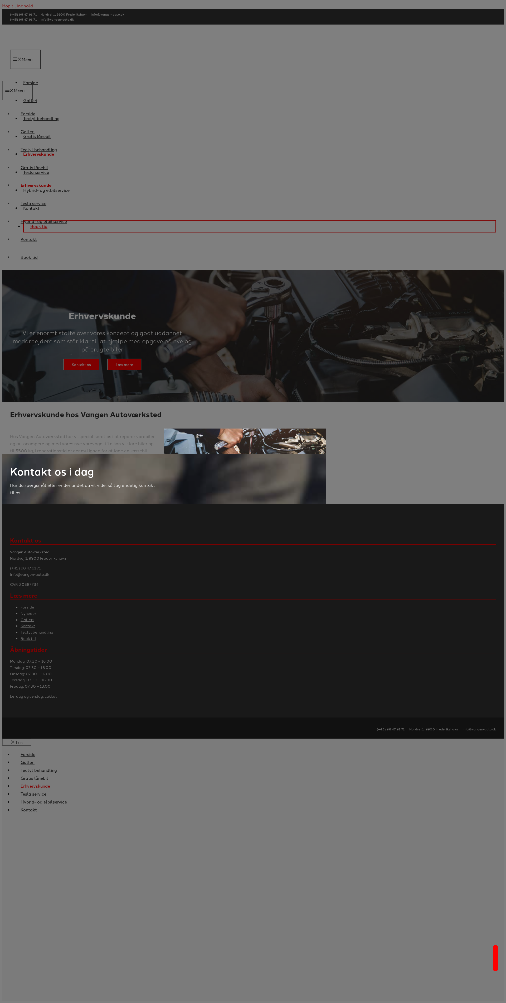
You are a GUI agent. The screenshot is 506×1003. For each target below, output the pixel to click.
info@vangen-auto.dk (479, 729)
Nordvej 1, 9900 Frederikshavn (434, 729)
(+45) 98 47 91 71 (391, 729)
